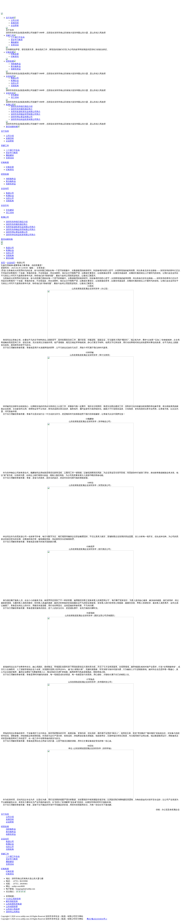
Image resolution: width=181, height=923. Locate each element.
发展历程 (15, 23)
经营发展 (10, 61)
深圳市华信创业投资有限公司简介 (25, 119)
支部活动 (15, 45)
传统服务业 (16, 64)
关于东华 (10, 18)
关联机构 (15, 86)
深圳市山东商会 (13, 912)
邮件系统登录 (12, 901)
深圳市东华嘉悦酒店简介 (22, 109)
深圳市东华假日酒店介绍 (22, 106)
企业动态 (10, 76)
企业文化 (10, 93)
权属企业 (15, 81)
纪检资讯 (15, 56)
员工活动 (15, 97)
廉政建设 (15, 42)
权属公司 (10, 105)
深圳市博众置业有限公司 (22, 117)
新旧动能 (10, 258)
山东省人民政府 (13, 909)
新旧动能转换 (12, 127)
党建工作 (10, 35)
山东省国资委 (12, 906)
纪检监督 (15, 54)
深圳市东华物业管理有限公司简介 (25, 114)
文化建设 (15, 95)
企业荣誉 (15, 25)
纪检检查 (5, 162)
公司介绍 (15, 20)
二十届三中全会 (18, 37)
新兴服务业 (16, 66)
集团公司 (15, 78)
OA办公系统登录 (13, 899)
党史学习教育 (17, 40)
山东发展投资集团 (14, 904)
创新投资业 (16, 69)
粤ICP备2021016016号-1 (97, 919)
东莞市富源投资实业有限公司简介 (25, 111)
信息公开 (15, 83)
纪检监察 (10, 52)
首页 (3, 263)
